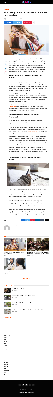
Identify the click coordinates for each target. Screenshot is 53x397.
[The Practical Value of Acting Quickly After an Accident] (7, 297)
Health (5, 347)
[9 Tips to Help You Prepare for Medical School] (15, 264)
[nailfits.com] (26, 2)
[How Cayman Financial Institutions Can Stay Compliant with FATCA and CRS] (7, 311)
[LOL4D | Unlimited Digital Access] (7, 290)
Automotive (6, 322)
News (5, 358)
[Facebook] (5, 61)
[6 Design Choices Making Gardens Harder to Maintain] (7, 304)
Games (5, 345)
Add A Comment (26, 278)
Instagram (6, 351)
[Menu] (5, 2)
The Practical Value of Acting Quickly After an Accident (23, 295)
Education (6, 9)
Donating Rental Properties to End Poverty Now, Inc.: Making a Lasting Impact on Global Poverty (38, 253)
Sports (5, 368)
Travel (5, 372)
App (4, 320)
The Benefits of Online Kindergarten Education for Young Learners (14, 253)
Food (5, 343)
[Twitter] (5, 64)
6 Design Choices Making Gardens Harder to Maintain (23, 302)
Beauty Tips (6, 324)
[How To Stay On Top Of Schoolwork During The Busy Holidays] (26, 40)
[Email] (5, 74)
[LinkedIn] (5, 68)
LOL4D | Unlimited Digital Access (18, 288)
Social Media (6, 366)
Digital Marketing (7, 331)
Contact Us (30, 389)
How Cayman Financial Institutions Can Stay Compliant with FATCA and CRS (27, 309)
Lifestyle (5, 356)
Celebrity (6, 329)
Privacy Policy (23, 389)
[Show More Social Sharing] (33, 22)
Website (5, 374)
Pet (4, 360)
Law (4, 354)
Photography (6, 362)
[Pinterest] (5, 71)
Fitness (5, 341)
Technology (6, 370)
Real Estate (6, 364)
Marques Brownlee (11, 18)
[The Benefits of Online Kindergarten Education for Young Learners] (15, 244)
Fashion (5, 337)
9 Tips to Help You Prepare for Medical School (14, 272)
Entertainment (7, 335)
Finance (5, 339)
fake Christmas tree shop (33, 131)
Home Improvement (8, 349)
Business (5, 326)
